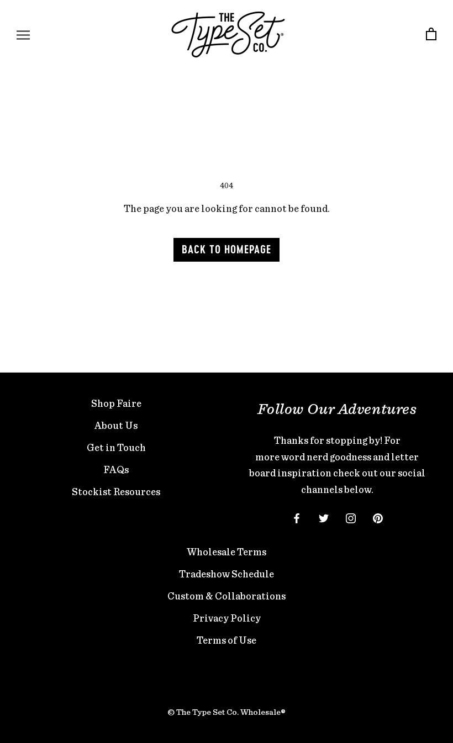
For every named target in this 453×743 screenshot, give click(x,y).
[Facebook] (297, 517)
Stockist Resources (116, 491)
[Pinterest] (378, 517)
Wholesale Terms (226, 552)
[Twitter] (324, 517)
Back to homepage (226, 250)
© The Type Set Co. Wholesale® (226, 712)
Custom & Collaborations (226, 596)
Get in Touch (116, 447)
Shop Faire (116, 403)
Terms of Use (226, 640)
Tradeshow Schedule (226, 574)
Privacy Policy (227, 618)
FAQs (116, 469)
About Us (116, 425)
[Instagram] (351, 517)
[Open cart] (431, 34)
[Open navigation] (23, 34)
